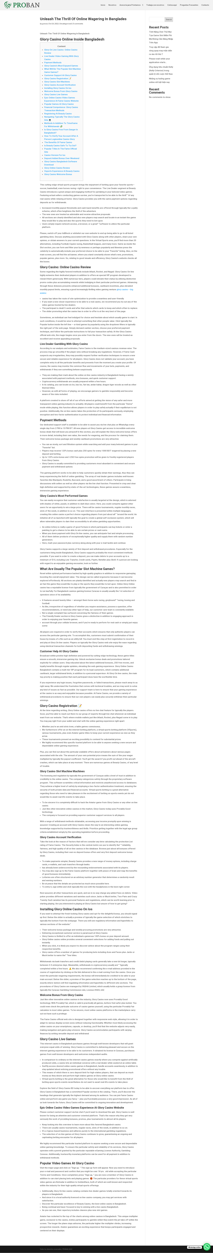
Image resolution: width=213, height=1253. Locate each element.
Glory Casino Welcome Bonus (58, 174)
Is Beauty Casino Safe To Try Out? (60, 145)
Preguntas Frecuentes (189, 5)
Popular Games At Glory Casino (59, 104)
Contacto (205, 5)
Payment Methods (53, 62)
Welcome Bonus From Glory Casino (60, 91)
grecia (44, 24)
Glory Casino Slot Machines (57, 81)
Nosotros (112, 5)
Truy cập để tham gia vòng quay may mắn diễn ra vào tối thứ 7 (160, 50)
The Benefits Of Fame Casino (58, 142)
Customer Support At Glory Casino (60, 75)
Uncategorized (66, 24)
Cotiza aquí (172, 5)
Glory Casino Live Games (56, 94)
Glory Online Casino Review (57, 168)
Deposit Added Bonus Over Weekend (61, 158)
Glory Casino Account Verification (60, 85)
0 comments (78, 24)
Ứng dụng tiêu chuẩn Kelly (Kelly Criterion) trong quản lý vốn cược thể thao (161, 70)
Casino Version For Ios (54, 155)
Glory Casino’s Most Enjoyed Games (61, 65)
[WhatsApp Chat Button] (207, 1247)
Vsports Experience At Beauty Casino (62, 171)
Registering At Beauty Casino (58, 113)
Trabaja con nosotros (155, 5)
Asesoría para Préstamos (130, 5)
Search (169, 20)
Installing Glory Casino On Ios (57, 88)
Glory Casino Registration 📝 (57, 78)
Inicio (103, 5)
